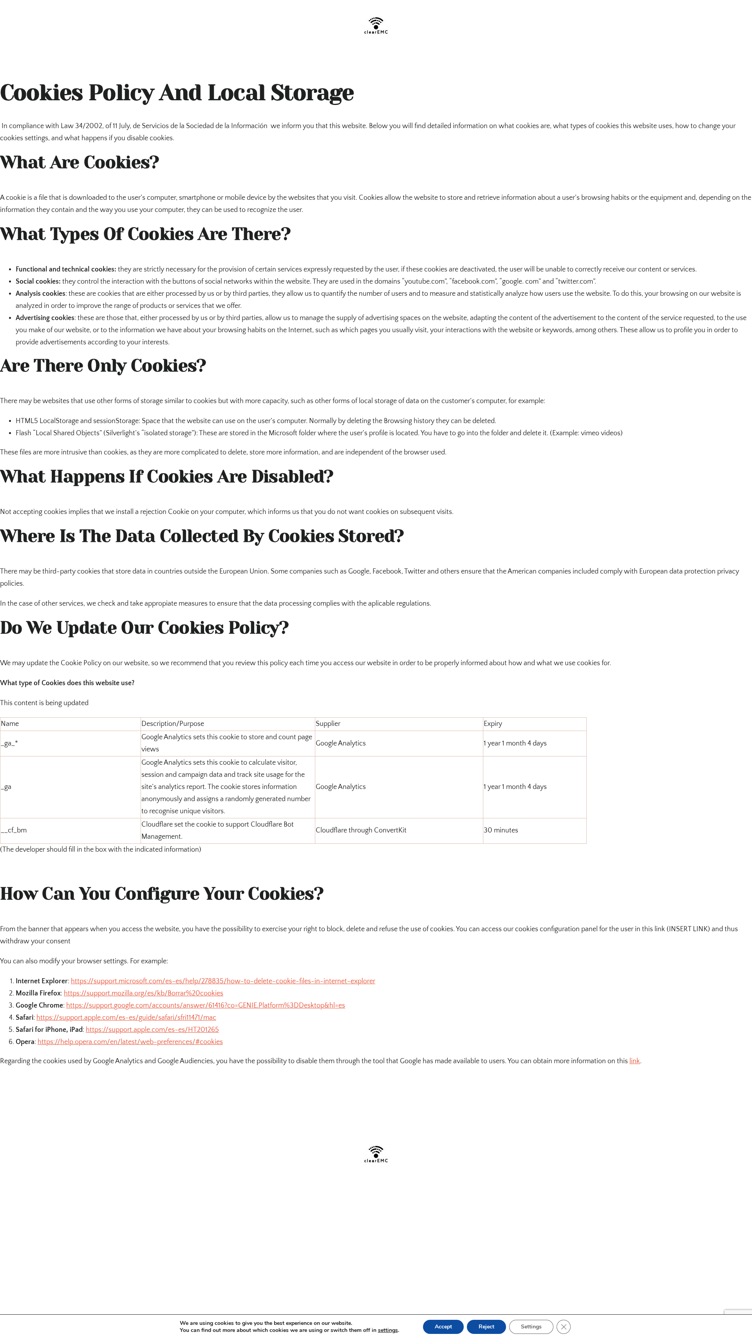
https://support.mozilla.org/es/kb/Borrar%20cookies (143, 993)
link (634, 1061)
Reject (486, 1326)
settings (388, 1330)
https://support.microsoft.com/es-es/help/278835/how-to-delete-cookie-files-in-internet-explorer (223, 981)
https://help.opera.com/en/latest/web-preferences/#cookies (130, 1042)
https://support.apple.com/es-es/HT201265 (152, 1030)
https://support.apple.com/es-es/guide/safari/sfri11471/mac (126, 1018)
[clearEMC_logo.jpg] (376, 13)
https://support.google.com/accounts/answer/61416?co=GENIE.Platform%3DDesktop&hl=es (205, 1006)
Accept (443, 1326)
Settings (531, 1326)
